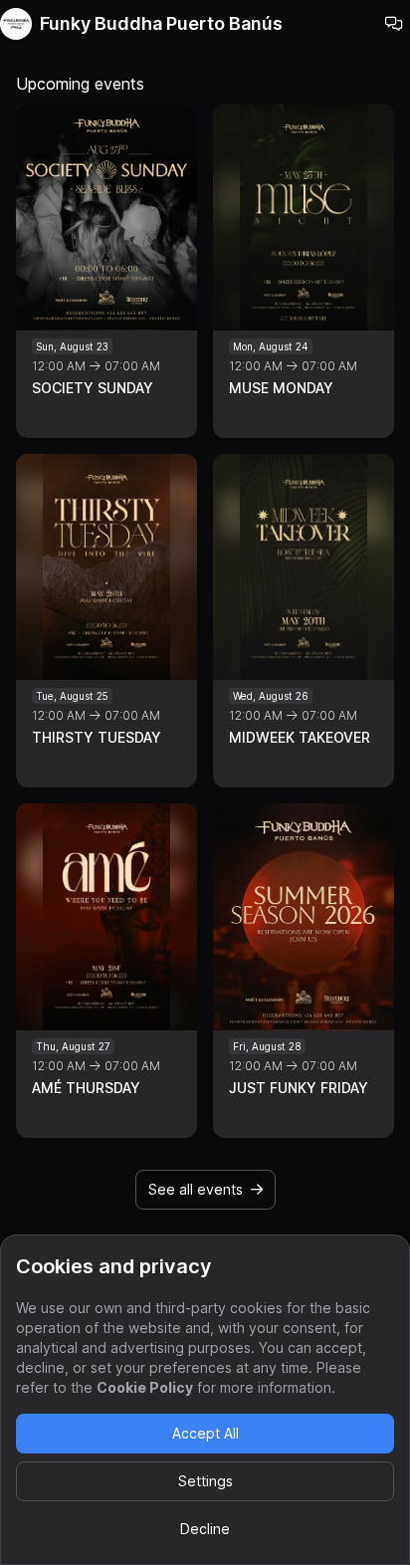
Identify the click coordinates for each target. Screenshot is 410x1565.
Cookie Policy (145, 1387)
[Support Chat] (394, 24)
